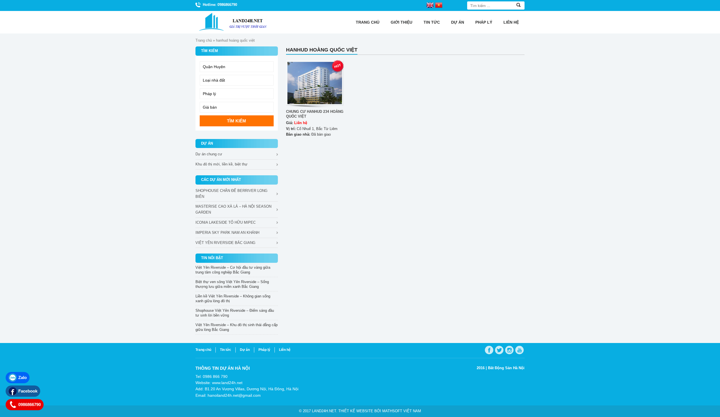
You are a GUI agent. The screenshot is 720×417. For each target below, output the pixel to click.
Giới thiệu (401, 22)
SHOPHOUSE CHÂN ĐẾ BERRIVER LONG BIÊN (231, 194)
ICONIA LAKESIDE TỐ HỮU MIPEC (225, 222)
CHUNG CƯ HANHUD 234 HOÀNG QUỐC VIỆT (314, 113)
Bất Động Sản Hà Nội (506, 368)
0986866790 (29, 404)
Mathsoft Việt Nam (401, 411)
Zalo (22, 377)
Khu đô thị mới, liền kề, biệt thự (221, 164)
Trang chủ (367, 22)
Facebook (27, 391)
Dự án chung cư (208, 154)
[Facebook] (489, 350)
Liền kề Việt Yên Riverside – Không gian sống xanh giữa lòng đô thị (232, 298)
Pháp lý (483, 22)
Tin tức (432, 22)
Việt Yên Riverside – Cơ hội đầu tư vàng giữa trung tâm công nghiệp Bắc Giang (232, 269)
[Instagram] (509, 350)
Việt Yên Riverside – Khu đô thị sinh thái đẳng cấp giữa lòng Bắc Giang (236, 327)
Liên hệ (511, 22)
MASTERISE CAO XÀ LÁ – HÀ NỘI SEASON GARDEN (233, 209)
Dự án (457, 22)
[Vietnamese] (438, 5)
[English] (430, 5)
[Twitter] (499, 350)
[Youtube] (519, 350)
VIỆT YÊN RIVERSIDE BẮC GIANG (225, 243)
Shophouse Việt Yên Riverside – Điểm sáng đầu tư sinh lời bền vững (234, 312)
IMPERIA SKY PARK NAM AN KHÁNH (227, 232)
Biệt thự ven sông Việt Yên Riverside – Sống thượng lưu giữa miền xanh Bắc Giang (232, 284)
